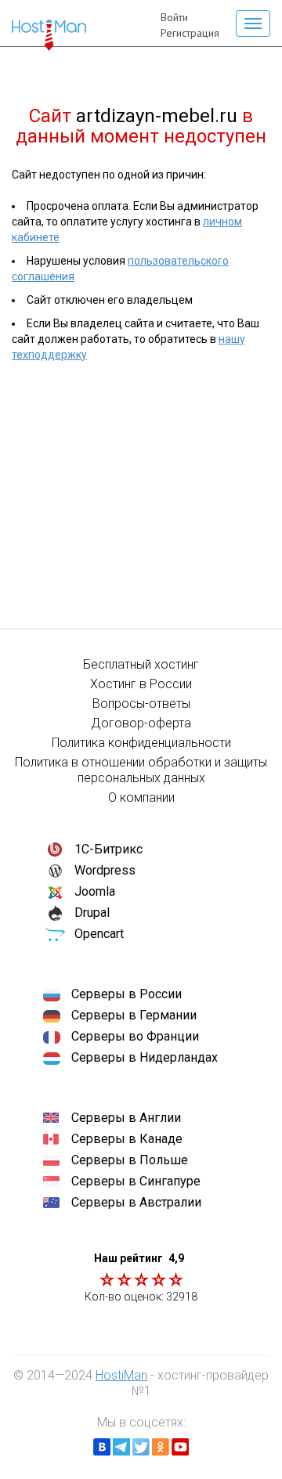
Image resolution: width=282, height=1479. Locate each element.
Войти (174, 17)
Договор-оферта (141, 723)
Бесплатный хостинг (141, 664)
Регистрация (190, 33)
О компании (141, 797)
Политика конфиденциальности (141, 742)
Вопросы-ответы (141, 703)
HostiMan (121, 1375)
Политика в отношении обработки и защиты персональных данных (141, 770)
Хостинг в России (141, 683)
